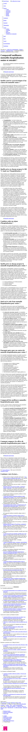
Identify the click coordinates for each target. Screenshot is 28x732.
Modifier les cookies (7, 717)
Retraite (7, 15)
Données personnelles (8, 712)
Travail (4, 41)
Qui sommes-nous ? (7, 718)
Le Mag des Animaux (11, 706)
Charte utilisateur (7, 719)
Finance (5, 8)
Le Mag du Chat (20, 706)
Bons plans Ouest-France (8, 720)
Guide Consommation (17, 705)
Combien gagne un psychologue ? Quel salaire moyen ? (15, 600)
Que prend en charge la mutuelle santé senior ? (14, 477)
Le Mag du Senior (18, 707)
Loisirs (4, 27)
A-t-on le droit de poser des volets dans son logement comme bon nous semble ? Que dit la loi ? (14, 604)
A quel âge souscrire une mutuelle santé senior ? (14, 569)
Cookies (5, 715)
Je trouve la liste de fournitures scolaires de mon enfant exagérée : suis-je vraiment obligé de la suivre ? (15, 596)
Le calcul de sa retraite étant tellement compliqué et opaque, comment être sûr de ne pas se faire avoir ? (14, 655)
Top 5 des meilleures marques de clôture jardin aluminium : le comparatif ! (13, 627)
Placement (8, 12)
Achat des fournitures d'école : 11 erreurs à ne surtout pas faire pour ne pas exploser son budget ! (14, 609)
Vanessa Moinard (6, 470)
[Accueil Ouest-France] (5, 1)
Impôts (7, 14)
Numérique (5, 46)
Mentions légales (6, 711)
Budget (7, 13)
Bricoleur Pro (10, 707)
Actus (4, 5)
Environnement (6, 43)
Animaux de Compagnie (11, 33)
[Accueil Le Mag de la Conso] (15, 1)
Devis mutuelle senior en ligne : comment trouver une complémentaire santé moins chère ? (14, 505)
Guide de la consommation (12, 49)
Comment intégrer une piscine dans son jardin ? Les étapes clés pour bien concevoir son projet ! (14, 617)
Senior (6, 471)
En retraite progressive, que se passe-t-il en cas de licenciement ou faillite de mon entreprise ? (13, 660)
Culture (7, 29)
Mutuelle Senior (9, 50)
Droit (4, 38)
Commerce (5, 18)
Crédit (7, 9)
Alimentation (6, 25)
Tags (11, 705)
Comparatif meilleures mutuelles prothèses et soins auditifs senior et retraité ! (14, 497)
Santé (4, 36)
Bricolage (8, 32)
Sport (7, 31)
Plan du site (5, 713)
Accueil (5, 3)
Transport (5, 22)
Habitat (4, 20)
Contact (7, 705)
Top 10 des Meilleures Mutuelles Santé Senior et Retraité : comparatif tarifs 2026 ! (13, 552)
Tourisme (8, 30)
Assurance (8, 10)
